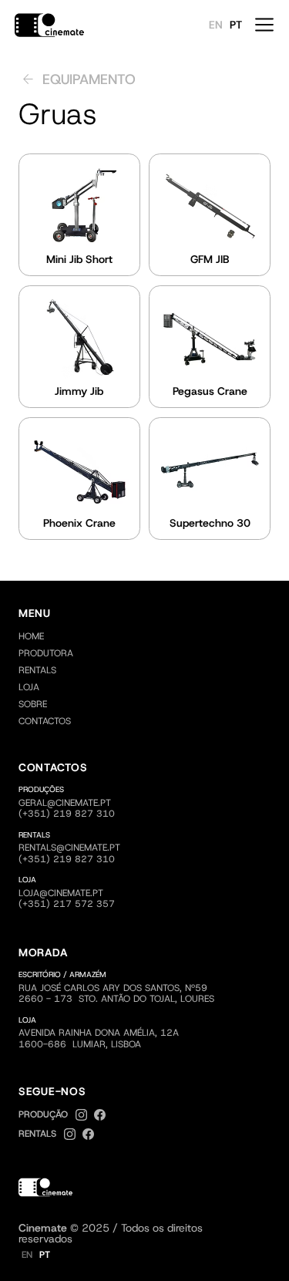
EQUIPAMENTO (90, 670)
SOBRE (32, 704)
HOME (31, 636)
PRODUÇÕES (104, 653)
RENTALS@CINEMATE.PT (69, 847)
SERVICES (155, 653)
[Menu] (264, 25)
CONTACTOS (44, 721)
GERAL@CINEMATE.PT (64, 803)
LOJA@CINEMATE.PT (60, 893)
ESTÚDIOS (146, 670)
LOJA (28, 687)
